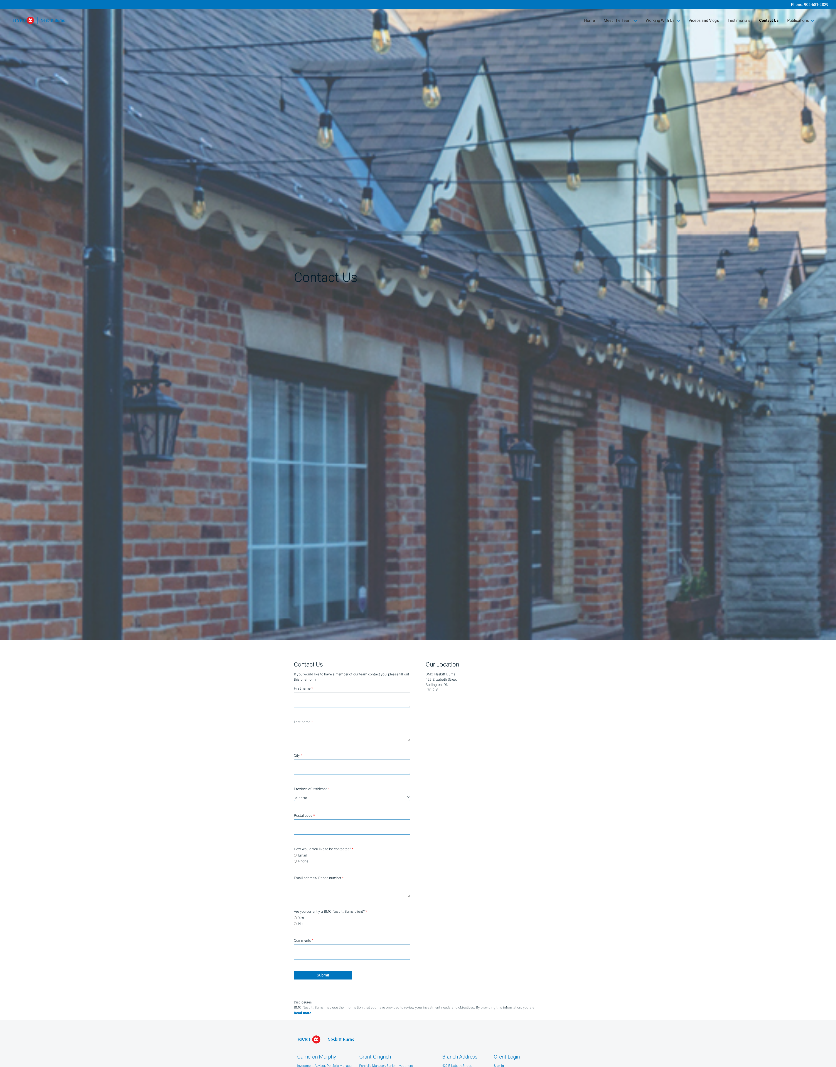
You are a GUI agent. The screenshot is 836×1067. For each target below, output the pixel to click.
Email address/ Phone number (311, 878)
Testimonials (739, 21)
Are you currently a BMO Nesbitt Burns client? (311, 911)
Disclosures (303, 1002)
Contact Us (769, 21)
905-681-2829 (816, 5)
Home (589, 21)
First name (303, 688)
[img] (418, 320)
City (298, 755)
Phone (303, 861)
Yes (301, 918)
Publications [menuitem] (798, 21)
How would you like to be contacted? (311, 849)
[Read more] (302, 1013)
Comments (304, 940)
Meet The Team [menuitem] (617, 21)
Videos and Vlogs (704, 21)
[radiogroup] (352, 859)
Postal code (304, 815)
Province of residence (311, 789)
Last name (303, 722)
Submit (323, 975)
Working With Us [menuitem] (660, 21)
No (300, 923)
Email (302, 855)
